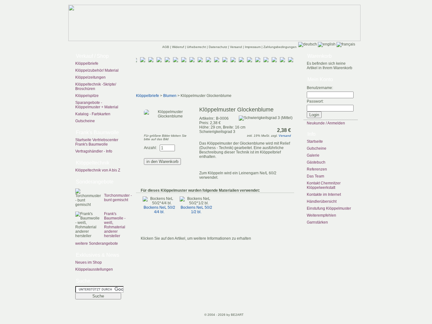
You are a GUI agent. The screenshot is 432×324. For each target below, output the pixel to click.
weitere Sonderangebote (96, 243)
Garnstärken (317, 222)
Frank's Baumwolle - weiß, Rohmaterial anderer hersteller (115, 225)
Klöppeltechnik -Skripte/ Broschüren (95, 86)
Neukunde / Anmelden (326, 123)
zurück (141, 46)
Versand (236, 47)
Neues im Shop (88, 262)
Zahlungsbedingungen (280, 47)
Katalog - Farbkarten (92, 114)
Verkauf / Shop (92, 56)
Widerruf (178, 47)
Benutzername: (320, 88)
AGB (166, 47)
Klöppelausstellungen (94, 269)
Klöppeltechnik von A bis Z (97, 170)
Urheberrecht (197, 47)
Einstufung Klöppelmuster (329, 208)
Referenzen (317, 169)
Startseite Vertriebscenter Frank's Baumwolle (96, 142)
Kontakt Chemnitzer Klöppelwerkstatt (324, 185)
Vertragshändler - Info (93, 151)
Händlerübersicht (321, 201)
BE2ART (237, 314)
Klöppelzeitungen (90, 77)
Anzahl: (150, 148)
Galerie (313, 155)
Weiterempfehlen (321, 215)
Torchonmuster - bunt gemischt (118, 197)
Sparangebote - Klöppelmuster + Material (96, 104)
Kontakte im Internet (324, 194)
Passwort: (315, 101)
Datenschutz (218, 47)
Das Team (315, 176)
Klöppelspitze (87, 95)
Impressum (253, 47)
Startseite (315, 141)
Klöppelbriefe (86, 63)
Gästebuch (316, 162)
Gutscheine (85, 121)
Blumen (169, 95)
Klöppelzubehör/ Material (97, 70)
